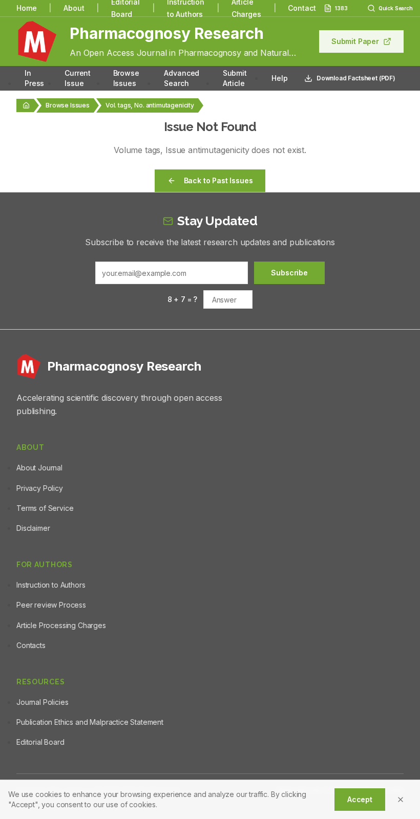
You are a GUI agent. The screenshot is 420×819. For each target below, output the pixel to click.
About (74, 8)
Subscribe (289, 272)
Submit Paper (355, 41)
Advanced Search (181, 78)
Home (26, 8)
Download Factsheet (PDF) (356, 78)
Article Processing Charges (61, 625)
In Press (34, 78)
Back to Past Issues (218, 180)
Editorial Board (40, 742)
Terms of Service (44, 508)
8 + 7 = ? (182, 299)
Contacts (31, 645)
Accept (359, 799)
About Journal (39, 467)
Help (279, 78)
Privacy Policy (39, 488)
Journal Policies (42, 702)
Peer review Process (51, 604)
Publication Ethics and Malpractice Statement (89, 722)
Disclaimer (33, 528)
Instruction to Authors (50, 584)
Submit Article (235, 78)
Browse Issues (126, 78)
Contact (302, 8)
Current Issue (78, 78)
